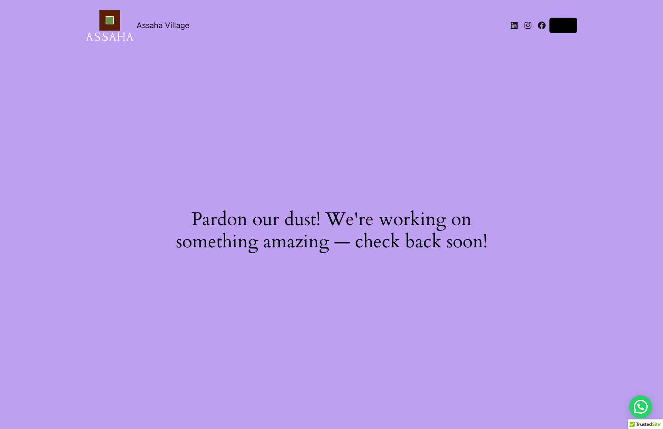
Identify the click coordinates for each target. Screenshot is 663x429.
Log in (563, 25)
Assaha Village (163, 25)
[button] (640, 406)
